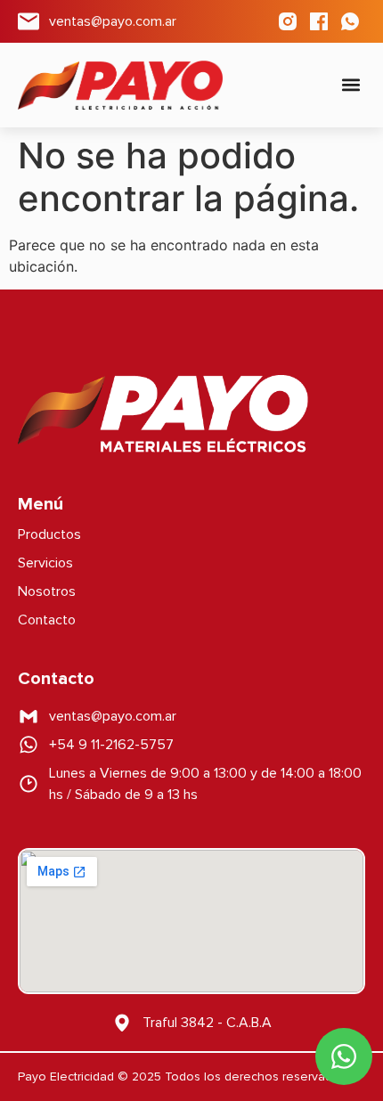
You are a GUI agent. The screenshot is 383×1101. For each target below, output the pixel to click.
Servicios (45, 563)
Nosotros (47, 591)
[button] (350, 85)
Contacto (47, 620)
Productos (49, 534)
